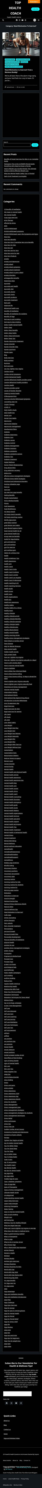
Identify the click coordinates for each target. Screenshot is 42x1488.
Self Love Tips (8, 1028)
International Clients (11, 695)
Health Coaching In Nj (11, 583)
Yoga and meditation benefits (13, 1294)
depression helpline (10, 424)
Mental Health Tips (10, 827)
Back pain (7, 303)
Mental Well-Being (10, 841)
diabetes (7, 432)
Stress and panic (9, 1085)
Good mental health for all (12, 531)
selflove (6, 1036)
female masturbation (11, 498)
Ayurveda (7, 283)
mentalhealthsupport (11, 857)
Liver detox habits (10, 722)
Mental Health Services (11, 816)
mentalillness (8, 860)
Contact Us (27, 1460)
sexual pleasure (9, 1050)
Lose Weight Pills (9, 739)
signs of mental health (11, 1063)
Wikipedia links (7, 1485)
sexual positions (9, 1052)
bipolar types (8, 352)
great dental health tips (12, 534)
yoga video (7, 1346)
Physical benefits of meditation (14, 940)
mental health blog (10, 783)
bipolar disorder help (11, 347)
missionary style (9, 876)
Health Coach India (10, 569)
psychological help (10, 967)
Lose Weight (8, 725)
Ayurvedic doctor (9, 292)
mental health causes (11, 788)
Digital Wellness (9, 462)
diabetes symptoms (10, 451)
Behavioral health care (11, 308)
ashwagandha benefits (11, 278)
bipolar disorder (9, 344)
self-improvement (10, 1030)
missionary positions (11, 871)
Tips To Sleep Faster (10, 1157)
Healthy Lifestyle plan (11, 627)
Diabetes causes (9, 440)
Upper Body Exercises (11, 1201)
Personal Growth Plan (11, 934)
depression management (12, 426)
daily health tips (9, 413)
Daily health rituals (10, 410)
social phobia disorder (11, 1077)
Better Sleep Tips (9, 338)
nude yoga (7, 915)
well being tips (9, 1220)
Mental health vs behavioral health (15, 832)
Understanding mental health (14, 1198)
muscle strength (9, 898)
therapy (6, 1137)
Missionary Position (10, 868)
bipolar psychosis (10, 349)
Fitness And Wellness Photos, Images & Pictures (17, 1466)
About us (7, 1421)
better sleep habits (10, 333)
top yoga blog (8, 1173)
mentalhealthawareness (12, 852)
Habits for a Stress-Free (11, 553)
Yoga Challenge (9, 1302)
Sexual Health (8, 1047)
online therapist (9, 920)
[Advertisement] (21, 115)
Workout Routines (10, 1264)
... (10, 80)
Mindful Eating (9, 865)
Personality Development (12, 937)
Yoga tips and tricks (10, 1335)
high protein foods (10, 654)
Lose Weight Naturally (11, 736)
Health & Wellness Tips (11, 558)
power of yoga (8, 951)
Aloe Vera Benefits (10, 239)
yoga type (7, 1344)
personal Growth (9, 931)
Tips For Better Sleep (11, 1146)
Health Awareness (10, 561)
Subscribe (35, 9)
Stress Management (10, 1104)
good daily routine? (10, 523)
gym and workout (10, 545)
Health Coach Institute (11, 572)
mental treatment (10, 838)
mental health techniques (12, 824)
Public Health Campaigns (12, 973)
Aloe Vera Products (10, 256)
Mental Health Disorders (12, 799)
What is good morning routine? (14, 1234)
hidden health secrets (11, 652)
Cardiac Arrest (8, 371)
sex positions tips (9, 1041)
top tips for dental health (12, 1170)
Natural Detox (8, 907)
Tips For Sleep (8, 1151)
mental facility (8, 766)
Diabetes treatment (10, 459)
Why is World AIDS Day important (15, 1247)
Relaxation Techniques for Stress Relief (17, 997)
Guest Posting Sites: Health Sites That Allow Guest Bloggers (20, 1473)
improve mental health (11, 690)
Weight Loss (8, 1217)
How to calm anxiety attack (12, 663)
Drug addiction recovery (12, 470)
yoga (5, 1289)
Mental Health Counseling (12, 797)
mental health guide (10, 805)
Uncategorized (9, 1195)
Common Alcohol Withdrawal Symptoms (17, 399)
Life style (7, 720)
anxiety (6, 259)
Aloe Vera (7, 237)
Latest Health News (13, 1479)
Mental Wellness (9, 843)
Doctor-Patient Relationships (13, 465)
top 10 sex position (10, 1162)
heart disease (8, 643)
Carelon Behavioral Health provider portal (17, 380)
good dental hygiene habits (13, 528)
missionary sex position (11, 874)
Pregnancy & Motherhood (12, 956)
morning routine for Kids (12, 882)
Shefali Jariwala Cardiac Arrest (14, 1055)
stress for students (10, 1102)
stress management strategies (14, 1110)
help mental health (10, 649)
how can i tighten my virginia (13, 657)
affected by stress (10, 223)
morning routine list (10, 887)
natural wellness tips (11, 909)
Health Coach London (11, 575)
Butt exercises (8, 366)
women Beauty (9, 1250)
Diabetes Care (8, 437)
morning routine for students (13, 885)
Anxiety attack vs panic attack (13, 272)
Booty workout (8, 360)
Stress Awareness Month (12, 1099)
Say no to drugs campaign (12, 1003)
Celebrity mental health (12, 393)
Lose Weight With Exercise (12, 744)
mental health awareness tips (14, 780)
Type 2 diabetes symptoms (13, 1181)
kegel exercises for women (12, 711)
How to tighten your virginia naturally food (18, 684)
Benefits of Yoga (9, 316)
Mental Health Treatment (12, 830)
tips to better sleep (10, 1154)
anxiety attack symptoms (12, 267)
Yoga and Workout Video (12, 1438)
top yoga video (9, 1176)
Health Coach (8, 567)
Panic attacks (8, 923)
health (6, 556)
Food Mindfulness (10, 509)
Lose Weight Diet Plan (11, 728)
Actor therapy (8, 220)
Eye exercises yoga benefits (13, 492)
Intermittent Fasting (10, 692)
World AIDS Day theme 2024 (13, 1275)
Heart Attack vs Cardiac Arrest (14, 641)
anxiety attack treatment (12, 270)
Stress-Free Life (9, 1126)
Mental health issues (11, 808)
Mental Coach (8, 761)
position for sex (9, 945)
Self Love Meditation (10, 1022)
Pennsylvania (8, 929)
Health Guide (8, 589)
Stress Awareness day (11, 1096)
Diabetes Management (11, 446)
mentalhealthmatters (11, 854)
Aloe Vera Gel (8, 248)
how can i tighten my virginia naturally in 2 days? (20, 660)
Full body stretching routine (13, 517)
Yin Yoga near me (10, 1283)
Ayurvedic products (10, 297)
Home (6, 1434)
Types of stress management (13, 1190)
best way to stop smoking (12, 322)
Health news (8, 594)
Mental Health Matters (11, 810)
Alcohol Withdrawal (10, 228)
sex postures (8, 1044)
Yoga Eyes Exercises (10, 1305)
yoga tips (7, 1333)
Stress (6, 1083)
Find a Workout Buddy (22, 59)
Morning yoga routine (11, 890)
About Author (7, 1460)
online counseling (10, 918)
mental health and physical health (15, 772)
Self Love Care (8, 1014)
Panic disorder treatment (12, 926)
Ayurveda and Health (11, 286)
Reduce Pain (8, 981)
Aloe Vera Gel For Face (11, 250)
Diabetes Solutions (10, 448)
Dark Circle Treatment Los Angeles (15, 176)
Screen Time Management (12, 1006)
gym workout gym (10, 550)
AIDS (5, 226)
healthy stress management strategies (16, 638)
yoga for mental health (11, 1313)
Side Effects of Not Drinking (13, 1058)
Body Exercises (9, 358)
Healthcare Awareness (11, 602)
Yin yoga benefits (9, 1280)
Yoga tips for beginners (11, 1338)
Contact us (7, 1429)
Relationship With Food (11, 989)
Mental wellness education (13, 846)
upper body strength (11, 1203)
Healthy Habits (9, 605)
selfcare (6, 1033)
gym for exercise (9, 547)
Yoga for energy (9, 1308)
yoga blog (7, 1300)
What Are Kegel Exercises (12, 1225)
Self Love (7, 1008)
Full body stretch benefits (12, 514)
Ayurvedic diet (8, 289)
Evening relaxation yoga (12, 484)
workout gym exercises (11, 1261)
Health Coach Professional (12, 580)
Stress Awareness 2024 (11, 1094)
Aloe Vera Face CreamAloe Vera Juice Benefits (19, 242)
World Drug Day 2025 (11, 1278)
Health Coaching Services (12, 586)
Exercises (7, 490)
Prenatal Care (8, 959)
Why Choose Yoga (10, 1245)
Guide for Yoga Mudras (11, 539)
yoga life (7, 1324)
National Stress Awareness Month (15, 904)
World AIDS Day (9, 1269)
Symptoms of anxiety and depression (16, 1132)
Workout (7, 1256)
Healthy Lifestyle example (12, 621)
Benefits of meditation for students (15, 314)
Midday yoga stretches (11, 863)
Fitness (6, 503)
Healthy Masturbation (11, 630)
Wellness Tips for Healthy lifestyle (15, 1223)
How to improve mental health (14, 665)
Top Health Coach (15, 7)
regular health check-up (12, 984)
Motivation (24, 62)
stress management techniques (14, 1115)
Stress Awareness (10, 1091)
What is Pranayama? (10, 1236)
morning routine (9, 879)
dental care (8, 415)
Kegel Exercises (9, 706)
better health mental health (13, 325)
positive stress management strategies (17, 948)
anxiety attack (8, 264)
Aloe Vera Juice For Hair (11, 253)
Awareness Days (9, 281)
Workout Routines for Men (12, 1267)
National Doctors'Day (11, 901)
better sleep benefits (11, 330)
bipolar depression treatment (13, 341)
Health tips (7, 600)
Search (6, 142)
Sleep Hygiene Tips (10, 1072)
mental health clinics (11, 791)
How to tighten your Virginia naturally (16, 681)
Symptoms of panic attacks (13, 1135)
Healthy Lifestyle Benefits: (12, 619)
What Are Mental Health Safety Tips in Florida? (19, 173)
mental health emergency (12, 802)
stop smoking (8, 1080)
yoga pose (7, 1330)
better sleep (8, 327)
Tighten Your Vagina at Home (13, 1140)
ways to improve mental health (14, 1212)
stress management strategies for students (18, 1113)
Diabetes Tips (8, 457)
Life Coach (7, 714)
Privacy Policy (25, 1479)
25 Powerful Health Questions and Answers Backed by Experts (21, 1454)
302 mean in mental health (13, 212)
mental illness (8, 835)
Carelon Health (9, 385)
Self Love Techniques (11, 1025)
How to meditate (9, 668)
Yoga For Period (9, 1316)
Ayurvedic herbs (9, 294)
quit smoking (8, 975)
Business (7, 363)
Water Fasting (8, 1209)
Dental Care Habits (10, 418)
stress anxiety (8, 1088)
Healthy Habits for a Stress (12, 608)
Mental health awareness (12, 777)
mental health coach (10, 794)
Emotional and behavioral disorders (16, 481)
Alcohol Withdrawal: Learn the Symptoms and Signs (21, 234)
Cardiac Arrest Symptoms (12, 374)
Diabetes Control (9, 443)
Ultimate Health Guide (11, 1192)
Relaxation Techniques (11, 995)
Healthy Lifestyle (9, 613)
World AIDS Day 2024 (11, 1272)
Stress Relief (8, 1118)
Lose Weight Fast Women (12, 733)
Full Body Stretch (9, 512)
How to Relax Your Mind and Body (15, 671)
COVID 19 (7, 407)
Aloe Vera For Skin (10, 245)
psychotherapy (9, 970)
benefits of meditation (11, 311)
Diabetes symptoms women (13, 454)
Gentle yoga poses (10, 520)
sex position (8, 1039)
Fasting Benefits (9, 495)
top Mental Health (10, 1168)
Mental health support (11, 821)
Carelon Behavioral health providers (16, 382)
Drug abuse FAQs (10, 468)
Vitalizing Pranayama (11, 1206)
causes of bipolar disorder (12, 391)
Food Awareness (9, 506)
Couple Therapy (9, 404)
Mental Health (8, 769)
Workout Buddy (9, 59)
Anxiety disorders (10, 275)
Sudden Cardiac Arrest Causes (14, 1129)
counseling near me (10, 402)
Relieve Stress (8, 1000)
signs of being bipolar (11, 1061)
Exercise (6, 487)
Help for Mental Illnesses (12, 646)
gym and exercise (10, 542)
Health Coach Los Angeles (12, 578)
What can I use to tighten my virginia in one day (20, 1228)
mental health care (10, 786)
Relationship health (10, 986)
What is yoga (8, 1239)
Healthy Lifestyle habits (11, 624)
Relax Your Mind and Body (12, 992)
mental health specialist (12, 819)
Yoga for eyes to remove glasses (14, 1311)
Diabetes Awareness (10, 435)
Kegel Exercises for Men (12, 709)
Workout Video (18, 1485)
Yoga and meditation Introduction (15, 1297)
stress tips (7, 1124)
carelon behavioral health (12, 377)
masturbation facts (10, 753)
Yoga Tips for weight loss (12, 1341)
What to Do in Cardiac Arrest (13, 1242)
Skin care (7, 1066)
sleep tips (7, 1074)
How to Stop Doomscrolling (13, 674)
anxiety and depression (11, 261)
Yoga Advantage (9, 1291)
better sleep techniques (12, 336)
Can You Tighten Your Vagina (13, 369)
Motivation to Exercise (11, 64)
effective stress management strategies (17, 476)
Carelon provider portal (11, 388)
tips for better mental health (13, 1143)
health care (8, 564)
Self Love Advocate (10, 1011)
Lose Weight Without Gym (12, 747)
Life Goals (7, 717)
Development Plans (10, 429)
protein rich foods (10, 964)
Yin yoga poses (9, 1286)
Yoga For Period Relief (11, 1319)
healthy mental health (11, 632)
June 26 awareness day (11, 703)
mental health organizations (13, 813)
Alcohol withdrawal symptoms (14, 231)
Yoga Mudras (8, 1327)
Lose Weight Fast (9, 731)
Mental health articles (11, 775)
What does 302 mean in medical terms (16, 1231)
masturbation (8, 750)
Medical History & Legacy (12, 758)
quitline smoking (9, 978)
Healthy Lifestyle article (11, 616)
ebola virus (7, 473)
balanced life (8, 305)
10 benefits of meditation (12, 209)
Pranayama (7, 953)
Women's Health (9, 1253)
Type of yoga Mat (9, 1184)
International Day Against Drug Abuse (16, 698)
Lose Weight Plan (9, 742)
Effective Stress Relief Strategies (14, 479)
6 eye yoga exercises (10, 217)
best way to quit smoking (12, 319)
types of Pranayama (10, 1187)
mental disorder (9, 764)
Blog (5, 355)
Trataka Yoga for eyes (11, 1179)
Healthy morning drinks (12, 635)
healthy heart (8, 610)
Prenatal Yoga (8, 962)
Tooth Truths (8, 1159)
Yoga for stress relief (11, 1322)
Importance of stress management (15, 687)
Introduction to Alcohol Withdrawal (15, 700)
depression (7, 421)
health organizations (11, 597)
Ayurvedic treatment (10, 300)
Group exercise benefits (12, 62)
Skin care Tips (8, 1069)
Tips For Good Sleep (10, 1148)
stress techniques (10, 1121)
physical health (9, 942)
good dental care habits (12, 525)
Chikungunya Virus (10, 396)
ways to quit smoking (11, 1214)
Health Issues (8, 591)
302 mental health (10, 215)
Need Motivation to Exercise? (13, 66)
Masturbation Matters (11, 755)
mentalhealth (8, 849)
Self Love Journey (9, 1019)
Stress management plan (12, 1107)
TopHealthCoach (10, 87)
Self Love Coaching (10, 1017)
